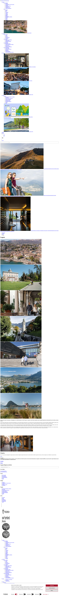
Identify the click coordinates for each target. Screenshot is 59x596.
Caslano (7, 13)
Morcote (7, 17)
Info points (3, 489)
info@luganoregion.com (3, 471)
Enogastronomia (4, 476)
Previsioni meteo (8, 100)
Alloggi (3, 2)
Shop (2, 140)
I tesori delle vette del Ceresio (10, 52)
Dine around (7, 45)
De (4, 135)
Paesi (2, 234)
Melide (6, 15)
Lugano (7, 558)
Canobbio (7, 12)
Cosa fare (3, 33)
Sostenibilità (3, 499)
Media (3, 498)
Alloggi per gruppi (4, 484)
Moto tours (7, 50)
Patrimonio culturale (8, 41)
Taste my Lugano (8, 571)
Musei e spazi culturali (9, 39)
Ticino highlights (8, 51)
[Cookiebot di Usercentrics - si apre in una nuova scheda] (5, 594)
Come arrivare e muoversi (9, 98)
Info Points (7, 97)
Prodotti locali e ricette (9, 46)
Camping (7, 5)
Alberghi (7, 3)
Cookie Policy (4, 501)
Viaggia (3, 95)
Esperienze (7, 575)
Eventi (3, 478)
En (4, 134)
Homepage (3, 232)
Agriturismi (7, 6)
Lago (6, 561)
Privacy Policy (4, 500)
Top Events (7, 580)
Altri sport (7, 38)
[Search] (9, 142)
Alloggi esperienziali (8, 8)
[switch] (24, 594)
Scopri (1, 456)
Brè (6, 11)
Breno (6, 10)
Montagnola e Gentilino (9, 16)
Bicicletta (7, 36)
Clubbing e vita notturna (9, 579)
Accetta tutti (52, 585)
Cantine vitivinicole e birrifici (9, 44)
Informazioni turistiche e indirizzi (6, 488)
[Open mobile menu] (2, 138)
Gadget (7, 102)
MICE (3, 132)
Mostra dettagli (45, 594)
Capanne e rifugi (8, 7)
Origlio (6, 18)
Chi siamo (3, 497)
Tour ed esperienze (6, 47)
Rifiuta (52, 590)
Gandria (7, 14)
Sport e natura (6, 34)
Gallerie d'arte (7, 40)
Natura (6, 35)
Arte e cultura (6, 564)
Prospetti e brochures (8, 101)
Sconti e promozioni (8, 99)
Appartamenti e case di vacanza (10, 4)
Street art (7, 42)
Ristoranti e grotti (8, 43)
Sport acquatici (8, 37)
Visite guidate (7, 48)
